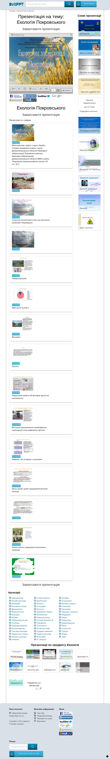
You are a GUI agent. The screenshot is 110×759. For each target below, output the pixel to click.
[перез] (82, 667)
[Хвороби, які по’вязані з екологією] (23, 447)
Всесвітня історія (19, 606)
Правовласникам (44, 716)
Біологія (40, 604)
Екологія (40, 609)
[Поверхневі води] (23, 266)
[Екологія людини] (89, 144)
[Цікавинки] (66, 667)
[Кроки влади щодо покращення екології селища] (23, 476)
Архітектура (42, 601)
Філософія (41, 637)
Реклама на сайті (44, 718)
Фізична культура (19, 637)
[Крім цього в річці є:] (23, 295)
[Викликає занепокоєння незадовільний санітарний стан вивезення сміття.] (23, 415)
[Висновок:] (23, 324)
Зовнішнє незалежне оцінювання (71, 612)
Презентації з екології (25, 11)
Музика (15, 617)
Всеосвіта (41, 721)
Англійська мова (19, 601)
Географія (41, 606)
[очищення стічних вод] (49, 654)
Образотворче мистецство (21, 620)
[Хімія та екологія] (89, 47)
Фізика (64, 634)
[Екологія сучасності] (89, 183)
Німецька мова (43, 617)
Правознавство (68, 623)
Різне (64, 626)
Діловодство (17, 609)
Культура (15, 615)
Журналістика (18, 612)
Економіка (66, 609)
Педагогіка (66, 620)
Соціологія (66, 628)
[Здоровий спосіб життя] (82, 654)
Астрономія (67, 601)
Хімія (64, 637)
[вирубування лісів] (16, 667)
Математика (42, 615)
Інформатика (17, 598)
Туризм (65, 631)
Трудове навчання (45, 631)
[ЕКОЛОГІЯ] (89, 28)
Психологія (41, 626)
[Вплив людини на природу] (16, 654)
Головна (12, 11)
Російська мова (43, 628)
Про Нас (41, 713)
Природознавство (19, 626)
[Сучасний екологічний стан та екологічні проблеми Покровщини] (23, 207)
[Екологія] (89, 203)
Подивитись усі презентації (34, 684)
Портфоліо (41, 623)
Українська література (21, 634)
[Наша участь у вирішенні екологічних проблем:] (23, 534)
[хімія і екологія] (89, 222)
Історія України (43, 598)
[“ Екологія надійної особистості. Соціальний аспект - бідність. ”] (89, 86)
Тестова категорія (19, 631)
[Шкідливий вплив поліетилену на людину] (16, 680)
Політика (15, 623)
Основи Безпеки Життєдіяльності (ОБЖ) (46, 620)
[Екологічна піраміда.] (66, 654)
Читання (15, 639)
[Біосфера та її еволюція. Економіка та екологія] (89, 164)
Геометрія (66, 606)
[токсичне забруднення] (33, 667)
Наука (64, 617)
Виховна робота (69, 604)
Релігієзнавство (18, 628)
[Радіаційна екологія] (89, 105)
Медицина (66, 615)
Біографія (16, 604)
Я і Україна (41, 639)
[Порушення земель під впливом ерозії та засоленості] (23, 383)
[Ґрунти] (23, 353)
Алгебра (65, 598)
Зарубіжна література (46, 612)
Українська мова (44, 634)
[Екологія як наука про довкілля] (89, 67)
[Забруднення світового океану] (49, 667)
